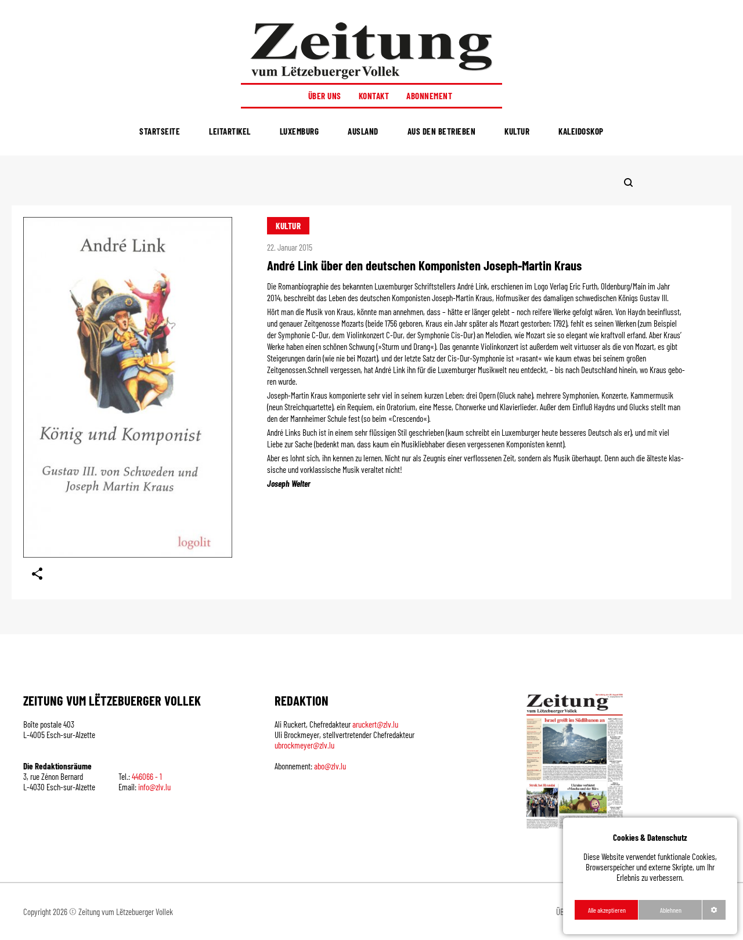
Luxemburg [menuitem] (299, 131)
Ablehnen (670, 910)
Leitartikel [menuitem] (230, 131)
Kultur (288, 225)
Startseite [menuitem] (159, 131)
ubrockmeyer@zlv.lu (304, 745)
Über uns (324, 96)
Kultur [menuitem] (516, 131)
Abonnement (429, 96)
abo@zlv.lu (330, 766)
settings (713, 910)
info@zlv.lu (154, 787)
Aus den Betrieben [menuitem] (441, 131)
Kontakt (374, 96)
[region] (650, 876)
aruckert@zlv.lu (375, 724)
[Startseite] (371, 50)
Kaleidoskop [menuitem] (581, 131)
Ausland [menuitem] (363, 131)
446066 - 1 (147, 776)
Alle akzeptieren (607, 910)
